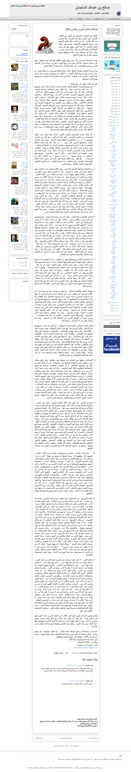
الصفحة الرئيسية (65, 738)
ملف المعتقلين (99, 18)
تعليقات (23, 265)
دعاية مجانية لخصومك (112, 175)
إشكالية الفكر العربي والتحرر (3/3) (113, 250)
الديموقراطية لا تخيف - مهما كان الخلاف (112, 163)
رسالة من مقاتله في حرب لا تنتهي (24, 200)
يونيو (114, 308)
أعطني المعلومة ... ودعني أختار (113, 194)
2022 (116, 89)
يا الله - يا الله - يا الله (113, 236)
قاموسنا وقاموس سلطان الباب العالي (113, 287)
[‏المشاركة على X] (59, 653)
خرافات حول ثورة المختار (24, 236)
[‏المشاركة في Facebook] (57, 653)
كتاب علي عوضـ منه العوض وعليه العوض (24, 164)
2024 (116, 83)
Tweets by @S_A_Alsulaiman (22, 54)
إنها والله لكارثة (113, 200)
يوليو (114, 305)
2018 (116, 100)
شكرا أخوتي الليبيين (112, 150)
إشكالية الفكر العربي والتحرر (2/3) (113, 260)
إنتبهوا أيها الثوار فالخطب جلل (113, 296)
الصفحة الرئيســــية (113, 18)
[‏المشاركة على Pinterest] (55, 653)
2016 (116, 103)
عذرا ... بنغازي (23, 218)
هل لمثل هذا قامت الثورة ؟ (112, 187)
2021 (116, 92)
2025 (116, 81)
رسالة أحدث (93, 738)
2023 (116, 86)
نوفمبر (114, 119)
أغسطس (113, 302)
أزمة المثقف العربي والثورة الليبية (23, 144)
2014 (116, 109)
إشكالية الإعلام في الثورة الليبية (24, 179)
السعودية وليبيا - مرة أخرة (112, 129)
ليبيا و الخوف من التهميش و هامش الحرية (112, 207)
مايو (114, 311)
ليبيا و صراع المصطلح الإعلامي (113, 215)
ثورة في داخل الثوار (114, 242)
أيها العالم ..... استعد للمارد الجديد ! (112, 144)
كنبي (71, 18)
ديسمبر (113, 117)
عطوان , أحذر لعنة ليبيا (24, 107)
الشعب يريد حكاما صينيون (113, 170)
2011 (116, 114)
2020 (116, 95)
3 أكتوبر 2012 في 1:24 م (77, 681)
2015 (116, 106)
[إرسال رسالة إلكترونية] (66, 653)
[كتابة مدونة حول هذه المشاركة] (61, 653)
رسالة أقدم (38, 738)
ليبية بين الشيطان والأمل (113, 181)
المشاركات (22, 262)
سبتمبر (114, 125)
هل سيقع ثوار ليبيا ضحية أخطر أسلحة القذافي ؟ (24, 67)
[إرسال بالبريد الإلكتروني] (63, 653)
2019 (116, 97)
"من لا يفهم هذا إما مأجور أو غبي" (113, 136)
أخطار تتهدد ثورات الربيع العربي (113, 222)
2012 (116, 111)
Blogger (30, 768)
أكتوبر (114, 122)
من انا (88, 18)
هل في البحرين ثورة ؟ (113, 230)
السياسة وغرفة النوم (113, 156)
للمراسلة (79, 18)
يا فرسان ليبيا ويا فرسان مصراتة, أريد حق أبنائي (24, 126)
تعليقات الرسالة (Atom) (61, 746)
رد (92, 674)
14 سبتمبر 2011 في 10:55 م (75, 665)
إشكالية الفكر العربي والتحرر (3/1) (113, 270)
